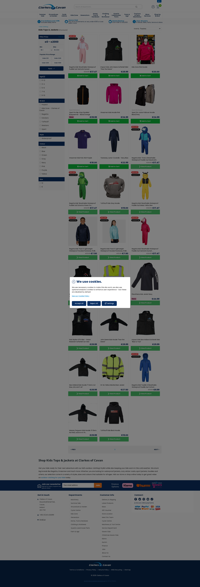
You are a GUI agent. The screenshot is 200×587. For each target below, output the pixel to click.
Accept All (79, 303)
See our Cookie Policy (80, 296)
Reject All (94, 303)
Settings (110, 303)
